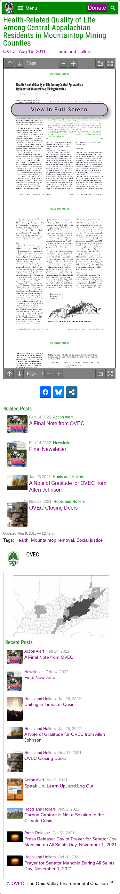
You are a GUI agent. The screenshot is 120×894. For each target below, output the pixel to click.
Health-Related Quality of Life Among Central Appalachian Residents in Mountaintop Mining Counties (54, 31)
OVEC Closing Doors (53, 508)
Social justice (89, 540)
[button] (31, 8)
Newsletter (62, 443)
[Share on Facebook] (45, 392)
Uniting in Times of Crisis (49, 704)
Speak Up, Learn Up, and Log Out (58, 785)
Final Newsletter (47, 449)
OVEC (9, 51)
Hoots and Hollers (73, 51)
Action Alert (63, 417)
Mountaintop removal (52, 540)
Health (21, 540)
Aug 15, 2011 (32, 51)
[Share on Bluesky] (58, 392)
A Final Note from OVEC (56, 423)
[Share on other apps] (71, 392)
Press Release (37, 833)
